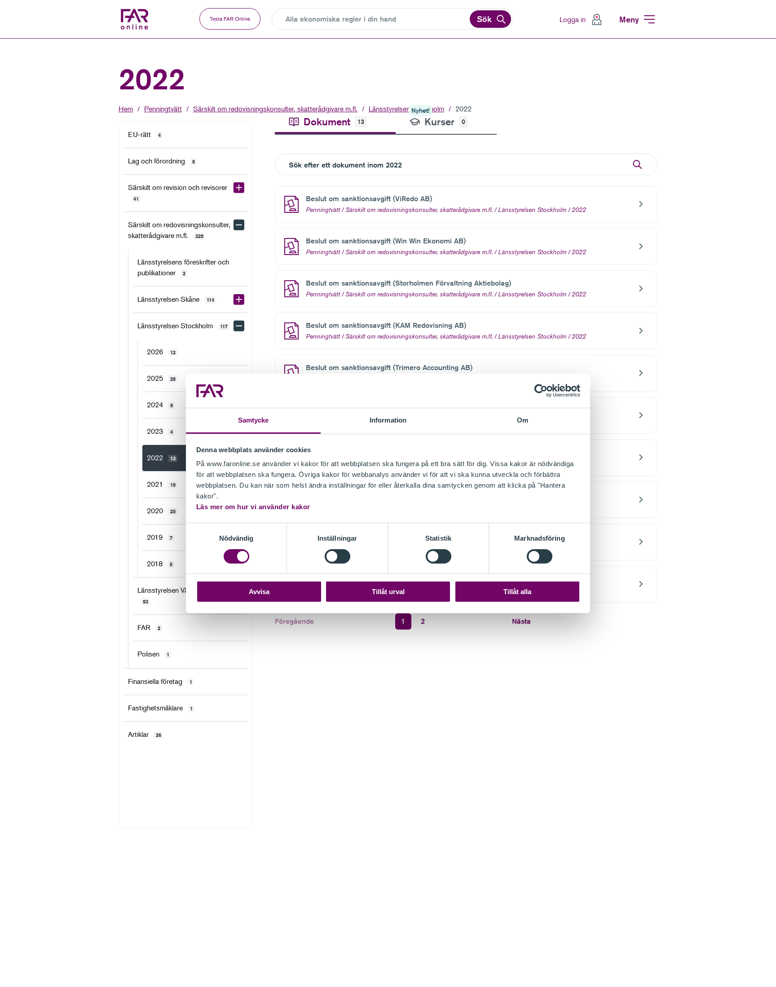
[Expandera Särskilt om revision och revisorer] (239, 187)
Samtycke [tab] (253, 420)
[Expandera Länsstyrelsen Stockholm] (239, 326)
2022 (463, 108)
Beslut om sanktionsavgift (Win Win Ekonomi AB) (386, 241)
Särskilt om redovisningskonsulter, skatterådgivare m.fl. (275, 108)
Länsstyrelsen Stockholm (532, 210)
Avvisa (259, 592)
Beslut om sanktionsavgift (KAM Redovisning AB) (386, 325)
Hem (126, 108)
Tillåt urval (388, 592)
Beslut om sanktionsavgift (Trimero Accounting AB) (389, 367)
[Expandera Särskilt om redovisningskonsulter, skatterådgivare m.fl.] (239, 225)
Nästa (521, 621)
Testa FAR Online (230, 18)
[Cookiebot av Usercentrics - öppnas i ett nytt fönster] (541, 390)
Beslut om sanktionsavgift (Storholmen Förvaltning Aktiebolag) (408, 283)
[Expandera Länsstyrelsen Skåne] (239, 299)
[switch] (337, 556)
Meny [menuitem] (629, 19)
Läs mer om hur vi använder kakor (253, 507)
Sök (484, 19)
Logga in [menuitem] (573, 19)
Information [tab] (388, 420)
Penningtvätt (163, 108)
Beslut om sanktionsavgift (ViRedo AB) (369, 198)
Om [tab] (522, 420)
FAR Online (141, 19)
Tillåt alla (517, 592)
